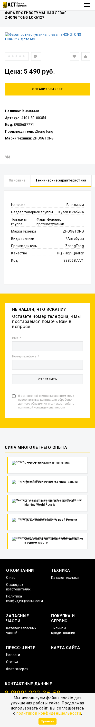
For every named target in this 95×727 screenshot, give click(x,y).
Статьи (12, 662)
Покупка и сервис (63, 618)
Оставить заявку (47, 89)
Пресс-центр (21, 647)
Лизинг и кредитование (63, 630)
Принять (47, 721)
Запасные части (17, 618)
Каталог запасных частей (21, 630)
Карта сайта (65, 647)
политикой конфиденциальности (48, 713)
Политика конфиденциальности (24, 598)
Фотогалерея (17, 669)
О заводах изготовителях (18, 587)
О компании (20, 570)
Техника (60, 570)
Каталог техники (65, 578)
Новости (13, 655)
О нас (10, 578)
